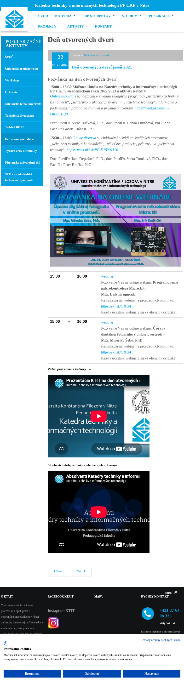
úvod (43, 16)
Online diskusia (62, 96)
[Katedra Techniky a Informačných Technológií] (14, 20)
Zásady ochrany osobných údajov (161, 640)
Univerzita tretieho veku (21, 68)
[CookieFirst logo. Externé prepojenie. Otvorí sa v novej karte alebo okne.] (5, 643)
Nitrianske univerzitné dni (22, 162)
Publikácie (160, 16)
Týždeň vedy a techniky (21, 151)
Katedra (63, 16)
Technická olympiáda (19, 115)
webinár (107, 276)
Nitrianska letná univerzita (23, 104)
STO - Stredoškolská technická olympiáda (19, 177)
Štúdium (130, 16)
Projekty (47, 26)
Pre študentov (97, 16)
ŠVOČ (9, 57)
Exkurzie (11, 92)
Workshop (12, 80)
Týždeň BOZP (14, 127)
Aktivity (76, 26)
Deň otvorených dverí (96, 55)
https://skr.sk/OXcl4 (116, 306)
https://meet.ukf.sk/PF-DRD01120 (92, 150)
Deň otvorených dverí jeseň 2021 (102, 67)
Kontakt (103, 26)
